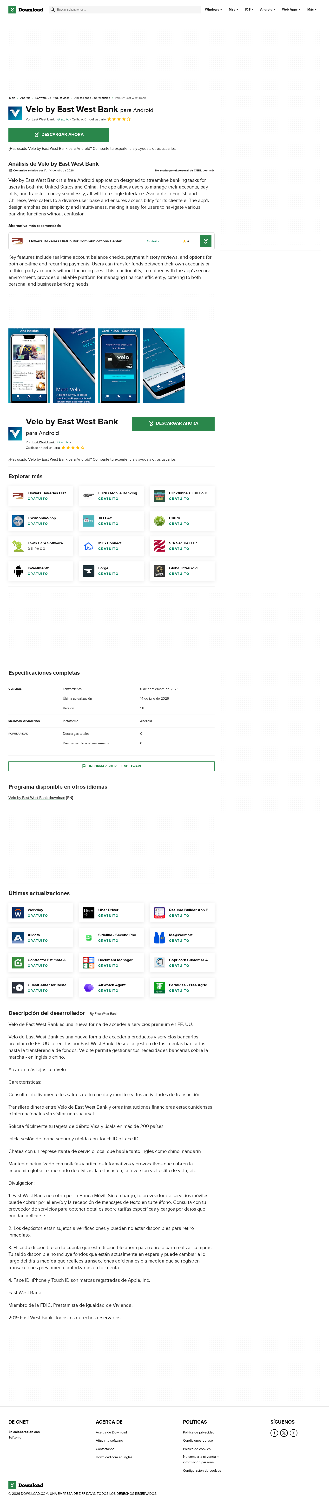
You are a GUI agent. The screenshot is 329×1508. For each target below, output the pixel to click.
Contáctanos (105, 1449)
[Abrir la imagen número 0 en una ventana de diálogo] (29, 365)
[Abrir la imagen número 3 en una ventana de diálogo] (164, 365)
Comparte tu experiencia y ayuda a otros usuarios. (135, 148)
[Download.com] (25, 9)
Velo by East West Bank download (36, 797)
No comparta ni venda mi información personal (201, 1459)
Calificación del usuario (89, 119)
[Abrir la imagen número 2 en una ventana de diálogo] (119, 365)
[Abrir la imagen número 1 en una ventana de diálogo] (74, 365)
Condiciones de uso (198, 1441)
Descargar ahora (62, 134)
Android (266, 9)
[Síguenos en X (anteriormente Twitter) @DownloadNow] (284, 1433)
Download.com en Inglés (114, 1457)
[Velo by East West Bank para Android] (15, 113)
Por (40, 119)
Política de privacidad (198, 1432)
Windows (212, 9)
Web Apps (290, 9)
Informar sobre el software (115, 766)
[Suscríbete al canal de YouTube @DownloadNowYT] (293, 1433)
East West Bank (106, 1014)
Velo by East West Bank (89, 109)
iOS (247, 9)
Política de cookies (197, 1449)
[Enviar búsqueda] (53, 9)
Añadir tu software (109, 1441)
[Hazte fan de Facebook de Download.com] (274, 1433)
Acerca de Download (111, 1432)
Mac (232, 9)
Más (310, 9)
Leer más (209, 170)
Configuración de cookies (202, 1470)
